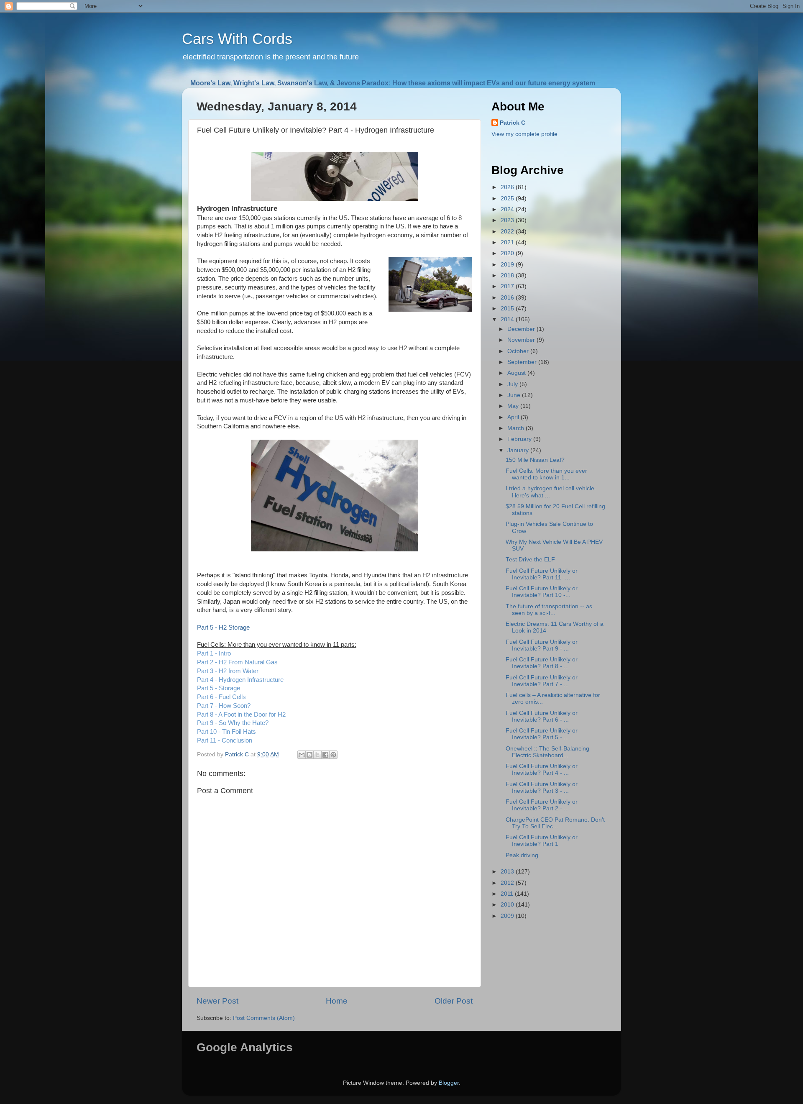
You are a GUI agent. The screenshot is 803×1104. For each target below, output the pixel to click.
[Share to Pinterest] (333, 755)
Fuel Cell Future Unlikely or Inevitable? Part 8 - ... (542, 662)
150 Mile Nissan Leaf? (535, 460)
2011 (508, 894)
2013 (508, 871)
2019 (508, 264)
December (522, 329)
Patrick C (512, 123)
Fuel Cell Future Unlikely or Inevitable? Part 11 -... (542, 574)
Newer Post (217, 1000)
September (522, 362)
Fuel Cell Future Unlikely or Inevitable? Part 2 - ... (542, 805)
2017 (508, 286)
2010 (508, 905)
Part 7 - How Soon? (224, 705)
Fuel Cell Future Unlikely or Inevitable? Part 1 (542, 840)
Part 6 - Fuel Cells (221, 697)
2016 (508, 298)
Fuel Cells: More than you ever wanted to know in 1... (546, 474)
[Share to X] (317, 755)
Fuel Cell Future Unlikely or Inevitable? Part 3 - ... (542, 787)
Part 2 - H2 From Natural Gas (237, 662)
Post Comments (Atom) (264, 1018)
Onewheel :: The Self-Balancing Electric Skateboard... (547, 751)
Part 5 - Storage (218, 688)
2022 (508, 231)
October (518, 351)
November (522, 340)
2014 (508, 319)
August (517, 373)
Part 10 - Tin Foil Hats (226, 731)
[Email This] (301, 755)
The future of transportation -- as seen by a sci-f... (549, 609)
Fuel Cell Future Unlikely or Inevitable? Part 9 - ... (542, 645)
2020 (508, 253)
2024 (508, 209)
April (514, 417)
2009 (508, 916)
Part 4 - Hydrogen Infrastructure (240, 679)
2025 (508, 198)
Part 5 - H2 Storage (223, 627)
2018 (508, 275)
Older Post (454, 1000)
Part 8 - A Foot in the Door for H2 (241, 714)
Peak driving (522, 855)
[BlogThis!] (309, 755)
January (518, 450)
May (513, 406)
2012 (508, 883)
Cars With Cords (237, 38)
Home (337, 1000)
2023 (508, 220)
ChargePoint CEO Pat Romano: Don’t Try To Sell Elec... (555, 823)
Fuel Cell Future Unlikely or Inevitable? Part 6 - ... (542, 716)
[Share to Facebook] (325, 755)
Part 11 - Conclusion (224, 740)
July (513, 384)
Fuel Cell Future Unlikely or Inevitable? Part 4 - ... (542, 769)
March (516, 428)
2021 (508, 242)
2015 (508, 308)
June (514, 395)
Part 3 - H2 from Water (227, 671)
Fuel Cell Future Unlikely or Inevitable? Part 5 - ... (542, 733)
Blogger (449, 1083)
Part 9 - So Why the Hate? (233, 723)
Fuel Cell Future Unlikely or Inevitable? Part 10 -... (542, 591)
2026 (508, 187)
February (520, 439)
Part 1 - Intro (214, 653)
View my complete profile (524, 134)
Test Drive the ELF (530, 559)
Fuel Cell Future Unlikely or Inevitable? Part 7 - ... (542, 680)
